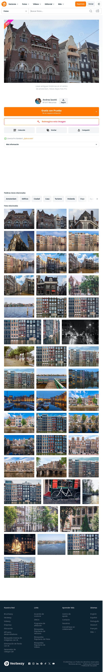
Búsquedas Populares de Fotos (39, 638)
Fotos (24, 4)
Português (92, 620)
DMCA (36, 618)
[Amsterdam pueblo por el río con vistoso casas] (19, 306)
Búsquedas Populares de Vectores (39, 630)
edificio (25, 197)
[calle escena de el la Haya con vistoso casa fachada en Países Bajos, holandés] (84, 399)
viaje (82, 197)
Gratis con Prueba (51, 111)
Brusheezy (8, 612)
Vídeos (36, 4)
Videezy (7, 620)
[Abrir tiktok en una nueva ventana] (45, 662)
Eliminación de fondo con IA (10, 643)
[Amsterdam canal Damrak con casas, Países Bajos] (51, 306)
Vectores (12, 4)
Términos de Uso (73, 662)
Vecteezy (7, 616)
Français (91, 627)
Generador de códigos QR (10, 649)
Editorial (48, 4)
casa (47, 197)
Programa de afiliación (39, 623)
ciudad (37, 197)
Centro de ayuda (65, 613)
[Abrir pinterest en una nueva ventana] (41, 662)
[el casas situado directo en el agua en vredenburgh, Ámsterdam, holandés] (51, 262)
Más (60, 4)
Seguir (63, 102)
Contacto (65, 618)
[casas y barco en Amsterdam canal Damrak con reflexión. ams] (51, 422)
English (91, 612)
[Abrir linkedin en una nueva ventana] (37, 662)
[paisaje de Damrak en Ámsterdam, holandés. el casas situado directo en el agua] (51, 240)
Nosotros (65, 622)
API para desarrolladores (10, 632)
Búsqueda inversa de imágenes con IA (12, 637)
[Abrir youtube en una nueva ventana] (54, 662)
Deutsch (91, 623)
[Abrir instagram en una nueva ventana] (33, 662)
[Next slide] (93, 198)
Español (91, 616)
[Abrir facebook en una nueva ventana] (29, 662)
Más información (12, 143)
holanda (71, 197)
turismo (58, 197)
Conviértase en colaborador (67, 627)
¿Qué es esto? (28, 138)
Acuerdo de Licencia (38, 613)
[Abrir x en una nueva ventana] (49, 662)
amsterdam (11, 197)
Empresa (7, 623)
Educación (8, 627)
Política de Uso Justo (87, 664)
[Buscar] (90, 11)
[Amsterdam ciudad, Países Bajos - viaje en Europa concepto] (84, 284)
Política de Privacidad (89, 662)
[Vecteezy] (4, 4)
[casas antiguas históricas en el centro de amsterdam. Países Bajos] (19, 218)
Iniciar (91, 4)
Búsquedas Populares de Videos (39, 645)
